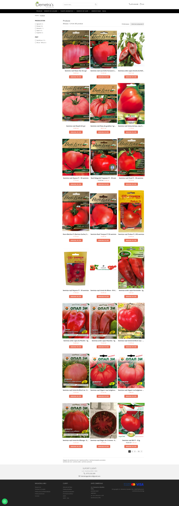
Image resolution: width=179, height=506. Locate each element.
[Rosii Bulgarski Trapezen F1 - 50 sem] (103, 157)
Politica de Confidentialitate (42, 491)
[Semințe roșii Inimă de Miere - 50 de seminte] (103, 267)
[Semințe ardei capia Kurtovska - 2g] (131, 268)
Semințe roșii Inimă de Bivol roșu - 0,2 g (131, 341)
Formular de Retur (68, 494)
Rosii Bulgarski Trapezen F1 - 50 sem (103, 178)
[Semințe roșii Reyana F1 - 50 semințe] (75, 267)
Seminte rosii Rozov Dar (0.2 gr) (76, 71)
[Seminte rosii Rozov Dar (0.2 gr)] (75, 49)
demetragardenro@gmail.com (90, 476)
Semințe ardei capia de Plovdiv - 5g (75, 341)
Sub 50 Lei (39, 40)
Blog (104, 11)
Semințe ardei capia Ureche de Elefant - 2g (131, 71)
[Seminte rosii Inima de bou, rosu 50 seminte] (131, 103)
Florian (38, 26)
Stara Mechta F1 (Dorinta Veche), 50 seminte (76, 234)
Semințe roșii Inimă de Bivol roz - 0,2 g (76, 390)
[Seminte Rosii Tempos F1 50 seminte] (103, 211)
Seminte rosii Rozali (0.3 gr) (75, 126)
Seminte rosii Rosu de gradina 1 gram (104, 126)
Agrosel (39, 24)
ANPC (64, 496)
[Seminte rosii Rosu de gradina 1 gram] (103, 103)
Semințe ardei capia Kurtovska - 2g (131, 290)
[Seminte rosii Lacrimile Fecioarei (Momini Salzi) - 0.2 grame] (103, 49)
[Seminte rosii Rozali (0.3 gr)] (75, 103)
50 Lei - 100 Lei (41, 42)
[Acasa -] (44, 4)
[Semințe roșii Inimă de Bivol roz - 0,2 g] (75, 370)
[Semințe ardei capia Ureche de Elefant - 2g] (131, 49)
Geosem (39, 28)
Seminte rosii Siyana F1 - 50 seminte (75, 178)
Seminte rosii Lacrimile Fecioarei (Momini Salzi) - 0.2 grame (104, 71)
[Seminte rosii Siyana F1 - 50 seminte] (75, 157)
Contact (37, 496)
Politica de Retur (67, 489)
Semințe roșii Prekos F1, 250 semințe (131, 234)
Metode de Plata (67, 487)
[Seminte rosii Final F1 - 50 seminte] (131, 157)
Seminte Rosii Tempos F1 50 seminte (103, 234)
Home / (37, 15)
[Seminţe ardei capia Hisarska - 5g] (103, 321)
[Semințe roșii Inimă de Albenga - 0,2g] (75, 420)
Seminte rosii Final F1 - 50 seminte (131, 178)
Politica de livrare (39, 494)
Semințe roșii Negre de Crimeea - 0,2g (104, 440)
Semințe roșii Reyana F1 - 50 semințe (76, 290)
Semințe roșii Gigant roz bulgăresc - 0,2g (131, 390)
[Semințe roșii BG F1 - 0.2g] (131, 420)
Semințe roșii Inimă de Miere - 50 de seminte (104, 290)
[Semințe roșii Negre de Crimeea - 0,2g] (103, 420)
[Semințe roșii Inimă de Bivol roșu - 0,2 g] (131, 321)
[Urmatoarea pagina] (141, 451)
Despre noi (38, 487)
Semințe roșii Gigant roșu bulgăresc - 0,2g (104, 390)
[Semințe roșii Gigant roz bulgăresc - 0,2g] (131, 370)
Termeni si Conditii (40, 489)
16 (138, 451)
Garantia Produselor (68, 491)
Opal (38, 30)
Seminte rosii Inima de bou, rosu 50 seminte (131, 126)
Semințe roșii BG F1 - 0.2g (131, 440)
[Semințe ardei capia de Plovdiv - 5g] (75, 320)
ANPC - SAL (66, 498)
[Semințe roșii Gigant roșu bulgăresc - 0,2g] (103, 370)
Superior (39, 32)
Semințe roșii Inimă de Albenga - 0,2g (76, 440)
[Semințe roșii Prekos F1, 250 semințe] (131, 211)
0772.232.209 (90, 473)
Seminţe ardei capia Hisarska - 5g (103, 341)
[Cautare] (95, 4)
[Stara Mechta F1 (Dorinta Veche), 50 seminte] (75, 211)
